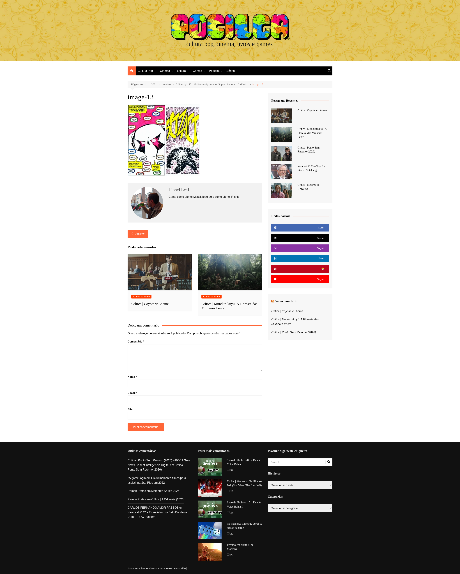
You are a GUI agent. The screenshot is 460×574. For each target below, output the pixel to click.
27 (231, 512)
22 (231, 555)
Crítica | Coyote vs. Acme (150, 304)
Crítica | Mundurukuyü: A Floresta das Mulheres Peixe (312, 132)
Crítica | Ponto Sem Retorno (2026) (293, 332)
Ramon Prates (137, 490)
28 (231, 491)
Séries (230, 70)
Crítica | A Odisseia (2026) (167, 499)
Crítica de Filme (141, 296)
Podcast (214, 70)
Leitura (181, 70)
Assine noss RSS (286, 301)
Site (130, 409)
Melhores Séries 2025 (165, 490)
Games (197, 70)
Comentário (136, 341)
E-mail (132, 392)
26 (231, 533)
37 (231, 470)
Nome (132, 376)
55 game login (137, 478)
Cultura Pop (145, 70)
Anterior (140, 233)
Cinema (165, 70)
